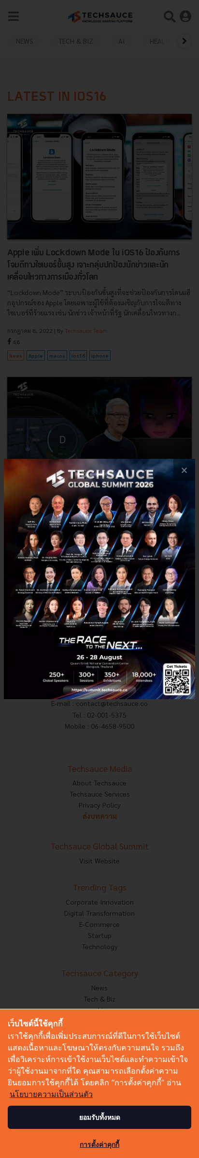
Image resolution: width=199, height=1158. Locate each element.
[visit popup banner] (99, 579)
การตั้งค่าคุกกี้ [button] (99, 1144)
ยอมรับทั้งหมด (99, 1117)
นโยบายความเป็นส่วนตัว (51, 1094)
